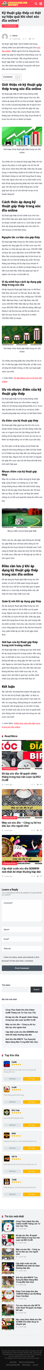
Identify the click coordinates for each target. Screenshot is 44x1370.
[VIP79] (7, 1161)
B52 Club (16, 1110)
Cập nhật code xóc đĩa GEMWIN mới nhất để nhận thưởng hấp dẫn (21, 870)
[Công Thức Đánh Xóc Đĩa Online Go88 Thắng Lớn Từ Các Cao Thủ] (8, 1232)
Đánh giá (12, 1079)
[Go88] (7, 1091)
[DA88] (7, 1066)
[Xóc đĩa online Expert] (14, 3)
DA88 (14, 1062)
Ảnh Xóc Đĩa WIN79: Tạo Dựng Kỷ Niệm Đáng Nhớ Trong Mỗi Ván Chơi (22, 1040)
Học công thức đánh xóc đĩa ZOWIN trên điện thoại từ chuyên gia (28, 1321)
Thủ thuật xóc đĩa (10, 26)
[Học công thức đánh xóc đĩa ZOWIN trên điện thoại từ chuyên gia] (8, 1330)
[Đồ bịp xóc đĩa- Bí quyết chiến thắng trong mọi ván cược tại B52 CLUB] (22, 755)
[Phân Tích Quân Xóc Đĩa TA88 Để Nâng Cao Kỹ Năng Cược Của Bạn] (8, 1302)
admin (14, 35)
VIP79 (14, 1157)
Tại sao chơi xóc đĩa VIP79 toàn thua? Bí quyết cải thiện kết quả (29, 1307)
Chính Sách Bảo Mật (13, 1365)
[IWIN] (7, 1138)
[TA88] (7, 1184)
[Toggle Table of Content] (16, 77)
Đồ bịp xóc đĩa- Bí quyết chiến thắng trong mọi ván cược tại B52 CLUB (21, 777)
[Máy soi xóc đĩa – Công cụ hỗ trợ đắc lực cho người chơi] (22, 804)
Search (36, 989)
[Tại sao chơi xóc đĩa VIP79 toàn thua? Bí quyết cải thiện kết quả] (8, 1316)
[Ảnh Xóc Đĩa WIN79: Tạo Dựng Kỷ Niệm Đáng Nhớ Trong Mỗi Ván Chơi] (8, 1288)
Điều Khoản (26, 1365)
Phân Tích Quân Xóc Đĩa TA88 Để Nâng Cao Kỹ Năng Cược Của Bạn (28, 1293)
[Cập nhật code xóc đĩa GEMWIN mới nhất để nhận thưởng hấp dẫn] (22, 850)
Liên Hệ (35, 1365)
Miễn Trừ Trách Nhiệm (26, 1362)
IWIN (14, 1133)
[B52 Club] (7, 1114)
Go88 (14, 1087)
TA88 (14, 1180)
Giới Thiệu (13, 1362)
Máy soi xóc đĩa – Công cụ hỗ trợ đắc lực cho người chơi (21, 824)
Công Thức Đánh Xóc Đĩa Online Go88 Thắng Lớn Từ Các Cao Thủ (21, 1011)
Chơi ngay (31, 1079)
